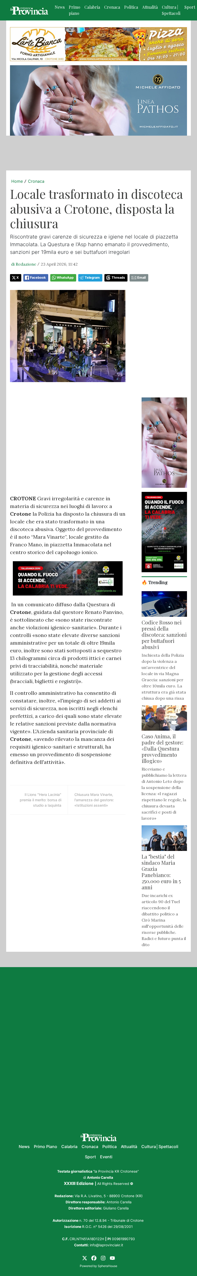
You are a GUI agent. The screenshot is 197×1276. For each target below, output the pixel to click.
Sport (90, 1156)
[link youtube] (112, 1258)
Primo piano (74, 10)
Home (17, 181)
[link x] (84, 1258)
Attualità (150, 7)
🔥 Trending (155, 582)
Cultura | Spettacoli (171, 10)
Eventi (106, 1156)
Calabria (92, 7)
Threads (118, 277)
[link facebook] (93, 1258)
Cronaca (112, 7)
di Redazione (23, 264)
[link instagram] (103, 1258)
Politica (131, 7)
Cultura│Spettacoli (159, 1146)
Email (141, 277)
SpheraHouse (107, 1266)
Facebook (38, 277)
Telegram (92, 277)
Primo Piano (45, 1146)
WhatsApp (65, 277)
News (60, 7)
